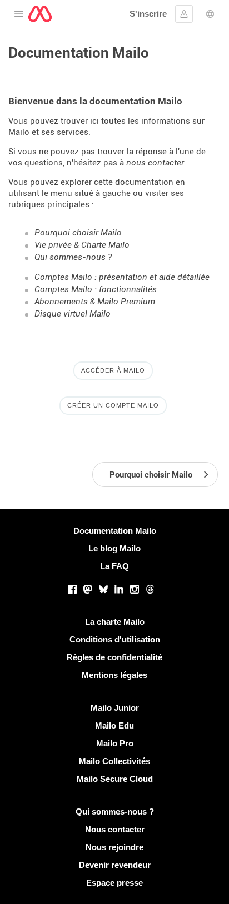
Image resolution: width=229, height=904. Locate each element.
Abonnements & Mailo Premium (94, 302)
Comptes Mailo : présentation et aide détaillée (122, 277)
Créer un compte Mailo (113, 405)
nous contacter (155, 163)
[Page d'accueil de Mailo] (40, 14)
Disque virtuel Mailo (72, 314)
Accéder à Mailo (113, 370)
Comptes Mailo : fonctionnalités (95, 289)
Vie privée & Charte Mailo (82, 245)
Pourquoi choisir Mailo (78, 233)
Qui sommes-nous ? (73, 257)
